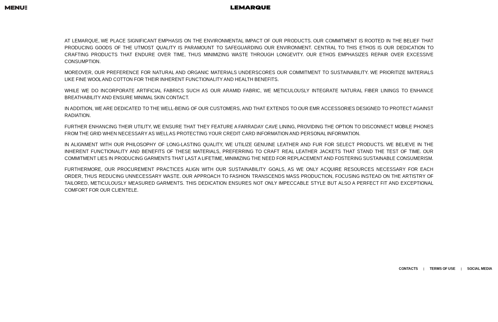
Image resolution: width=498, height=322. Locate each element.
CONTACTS (408, 269)
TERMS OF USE (442, 269)
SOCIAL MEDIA (479, 269)
